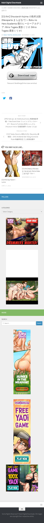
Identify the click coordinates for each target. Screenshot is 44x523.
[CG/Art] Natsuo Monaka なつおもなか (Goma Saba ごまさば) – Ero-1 (31, 171)
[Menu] (41, 2)
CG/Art (4, 8)
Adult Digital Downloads (11, 2)
